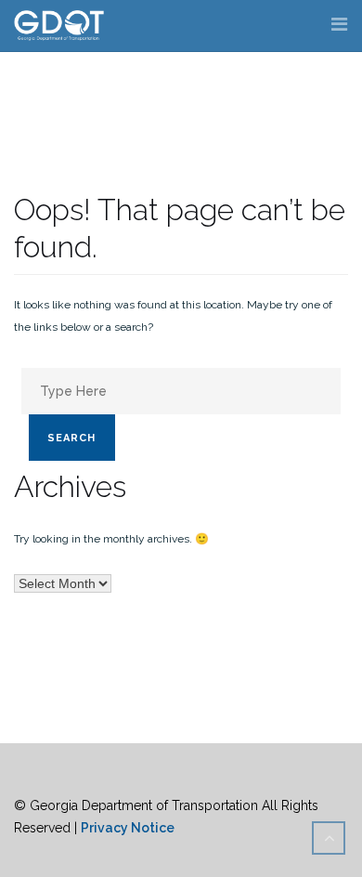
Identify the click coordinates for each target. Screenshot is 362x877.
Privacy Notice (128, 827)
